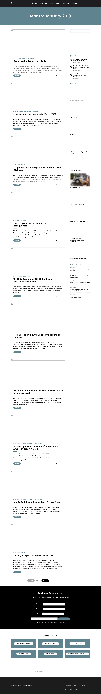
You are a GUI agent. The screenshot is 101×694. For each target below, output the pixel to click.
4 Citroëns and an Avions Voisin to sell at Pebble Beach (79, 290)
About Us (67, 682)
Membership (35, 3)
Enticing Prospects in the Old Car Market (33, 555)
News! (63, 3)
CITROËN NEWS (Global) (19, 220)
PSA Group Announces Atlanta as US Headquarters (31, 224)
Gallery (69, 3)
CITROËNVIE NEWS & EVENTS (31, 111)
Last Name (39, 609)
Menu (88, 3)
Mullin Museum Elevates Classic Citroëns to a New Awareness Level (38, 391)
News (28, 276)
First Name (39, 604)
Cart (83, 685)
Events (51, 3)
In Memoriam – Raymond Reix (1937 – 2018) (34, 114)
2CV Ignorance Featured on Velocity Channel (79, 269)
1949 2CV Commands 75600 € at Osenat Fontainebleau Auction (33, 280)
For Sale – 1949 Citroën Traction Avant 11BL (80, 283)
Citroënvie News (30, 58)
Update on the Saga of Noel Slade (29, 61)
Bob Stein (72, 267)
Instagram (52, 686)
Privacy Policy (68, 689)
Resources (57, 3)
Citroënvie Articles (19, 58)
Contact (75, 3)
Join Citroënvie (68, 685)
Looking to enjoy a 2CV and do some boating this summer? (37, 336)
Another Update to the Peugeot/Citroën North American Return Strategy (35, 447)
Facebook (49, 686)
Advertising (79, 682)
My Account (77, 685)
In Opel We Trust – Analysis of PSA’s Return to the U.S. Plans (37, 168)
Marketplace (43, 3)
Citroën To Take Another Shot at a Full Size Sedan (37, 502)
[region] (80, 44)
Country (39, 614)
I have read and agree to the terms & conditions (51, 622)
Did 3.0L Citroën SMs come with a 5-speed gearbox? (79, 276)
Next (44, 580)
